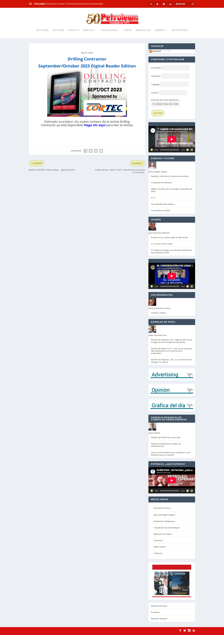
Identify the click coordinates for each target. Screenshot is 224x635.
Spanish (156, 51)
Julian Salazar (154, 433)
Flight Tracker (160, 547)
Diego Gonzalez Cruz (157, 335)
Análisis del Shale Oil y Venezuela (165, 437)
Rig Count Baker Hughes (164, 515)
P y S (153, 197)
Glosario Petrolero (159, 606)
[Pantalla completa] (191, 150)
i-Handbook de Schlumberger (167, 527)
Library (160, 30)
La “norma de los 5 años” (162, 244)
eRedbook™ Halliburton (164, 521)
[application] (171, 139)
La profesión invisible (160, 210)
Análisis (88, 30)
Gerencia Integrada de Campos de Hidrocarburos (166, 445)
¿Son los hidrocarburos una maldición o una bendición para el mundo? (170, 453)
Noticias (58, 30)
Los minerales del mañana (162, 204)
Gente (128, 30)
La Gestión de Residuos (161, 182)
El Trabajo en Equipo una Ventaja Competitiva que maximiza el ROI (171, 251)
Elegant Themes (45, 631)
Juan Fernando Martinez (159, 233)
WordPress (67, 631)
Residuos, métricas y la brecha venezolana (170, 176)
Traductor (158, 553)
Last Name (155, 76)
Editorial (42, 30)
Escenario (155, 612)
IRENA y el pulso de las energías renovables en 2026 (171, 190)
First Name (156, 67)
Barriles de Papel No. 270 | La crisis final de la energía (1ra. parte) (171, 360)
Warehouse (143, 30)
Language (155, 84)
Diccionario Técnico (162, 508)
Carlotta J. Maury (158, 313)
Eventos (73, 30)
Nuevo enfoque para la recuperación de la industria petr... (76, 3)
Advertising (180, 30)
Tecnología (109, 30)
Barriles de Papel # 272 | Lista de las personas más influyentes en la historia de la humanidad (171, 350)
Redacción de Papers (163, 534)
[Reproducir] (151, 150)
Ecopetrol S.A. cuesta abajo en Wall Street (169, 237)
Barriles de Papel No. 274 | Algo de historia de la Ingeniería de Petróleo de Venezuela (171, 341)
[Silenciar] (187, 150)
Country (154, 92)
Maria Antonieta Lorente (159, 308)
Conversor (158, 540)
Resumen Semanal (159, 618)
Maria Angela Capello (157, 171)
